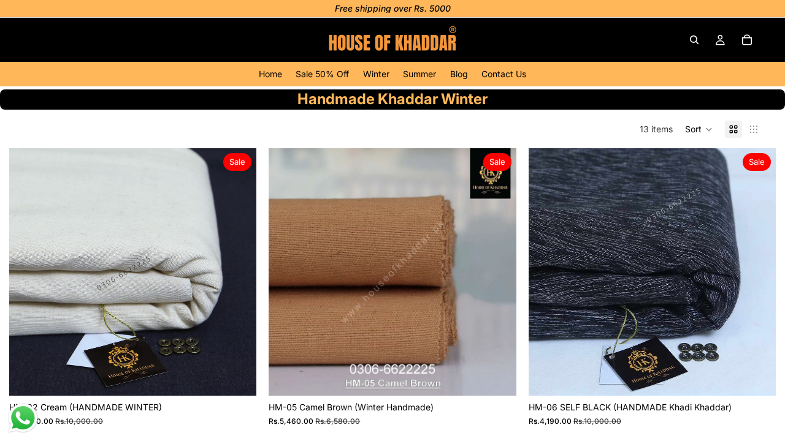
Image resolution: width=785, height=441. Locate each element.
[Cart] (746, 39)
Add (248, 376)
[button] (699, 129)
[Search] (694, 39)
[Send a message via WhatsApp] (23, 418)
